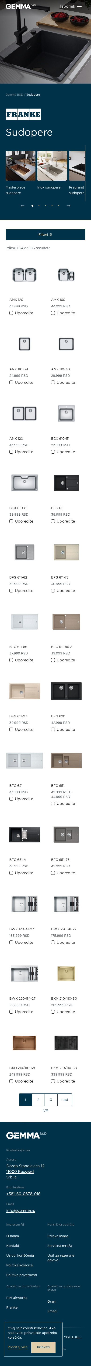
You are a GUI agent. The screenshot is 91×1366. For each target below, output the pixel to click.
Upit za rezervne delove (60, 1258)
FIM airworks (16, 1298)
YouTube (72, 1337)
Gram (51, 1301)
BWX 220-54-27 (22, 998)
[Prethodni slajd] (22, 205)
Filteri (43, 234)
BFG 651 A (17, 860)
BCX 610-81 (18, 508)
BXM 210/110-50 (64, 998)
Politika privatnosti (21, 1275)
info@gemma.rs (20, 1210)
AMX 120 (16, 300)
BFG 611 (57, 508)
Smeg (51, 1311)
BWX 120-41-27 (21, 929)
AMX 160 (58, 300)
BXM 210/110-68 (22, 1068)
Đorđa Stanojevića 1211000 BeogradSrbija (25, 1171)
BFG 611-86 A (62, 647)
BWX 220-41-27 (63, 929)
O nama (12, 1236)
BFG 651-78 (60, 860)
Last (64, 1100)
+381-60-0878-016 (23, 1194)
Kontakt (12, 1246)
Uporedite (24, 313)
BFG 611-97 (18, 716)
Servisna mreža (59, 1246)
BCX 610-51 (60, 438)
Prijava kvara (57, 1236)
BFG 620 (58, 716)
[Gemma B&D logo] (21, 6)
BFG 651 (57, 785)
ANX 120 (16, 438)
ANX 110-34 (18, 369)
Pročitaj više (18, 1347)
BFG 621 (15, 785)
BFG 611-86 (18, 647)
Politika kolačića (19, 1265)
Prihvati (43, 1347)
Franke (12, 1307)
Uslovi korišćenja (20, 1255)
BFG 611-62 (18, 577)
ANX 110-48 (60, 369)
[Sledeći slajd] (68, 205)
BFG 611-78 (60, 577)
